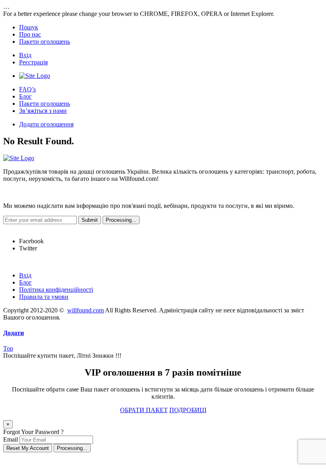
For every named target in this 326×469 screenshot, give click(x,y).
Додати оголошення (46, 124)
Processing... (72, 448)
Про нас (30, 34)
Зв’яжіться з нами (43, 110)
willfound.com (85, 310)
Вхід (25, 55)
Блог (25, 96)
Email (10, 439)
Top (8, 348)
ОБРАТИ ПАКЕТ (144, 410)
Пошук (28, 27)
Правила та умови (43, 296)
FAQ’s (27, 89)
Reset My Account (27, 448)
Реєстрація (33, 62)
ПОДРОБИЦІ (187, 410)
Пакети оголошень (44, 41)
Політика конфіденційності (56, 289)
